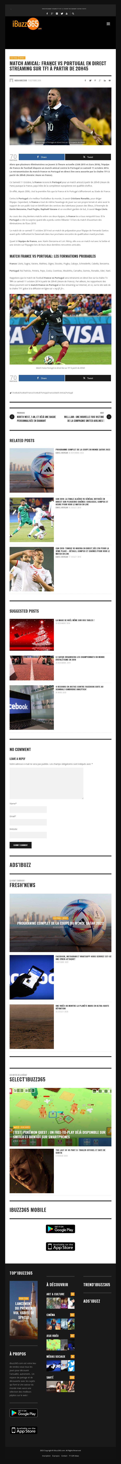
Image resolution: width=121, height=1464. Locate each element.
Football (14, 58)
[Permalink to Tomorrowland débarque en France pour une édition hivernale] (64, 1303)
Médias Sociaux (55, 1356)
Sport (22, 58)
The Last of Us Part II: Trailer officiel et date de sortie (80, 1151)
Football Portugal (40, 393)
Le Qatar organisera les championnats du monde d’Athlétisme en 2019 (80, 658)
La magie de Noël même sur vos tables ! (75, 620)
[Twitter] (62, 13)
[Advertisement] (63, 37)
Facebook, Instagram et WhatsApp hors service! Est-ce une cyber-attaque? (83, 958)
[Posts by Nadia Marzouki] (11, 80)
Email (13, 816)
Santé (49, 1377)
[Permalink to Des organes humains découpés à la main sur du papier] (71, 1303)
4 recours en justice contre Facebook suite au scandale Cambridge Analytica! (79, 688)
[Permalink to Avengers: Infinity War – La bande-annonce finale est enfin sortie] (71, 1324)
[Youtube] (66, 13)
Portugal (69, 393)
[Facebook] (47, 13)
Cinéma (50, 1315)
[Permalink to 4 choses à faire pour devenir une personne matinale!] (53, 1386)
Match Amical (59, 393)
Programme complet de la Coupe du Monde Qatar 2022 (83, 449)
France (51, 393)
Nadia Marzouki (21, 80)
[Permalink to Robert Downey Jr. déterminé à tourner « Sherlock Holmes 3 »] (64, 1324)
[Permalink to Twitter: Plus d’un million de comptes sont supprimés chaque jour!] (71, 1365)
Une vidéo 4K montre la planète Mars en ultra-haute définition (82, 1007)
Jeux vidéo (52, 1336)
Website (13, 829)
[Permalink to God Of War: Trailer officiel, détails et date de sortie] (64, 1344)
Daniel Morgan (62, 453)
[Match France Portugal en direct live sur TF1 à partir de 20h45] (60, 116)
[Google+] (52, 13)
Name (13, 803)
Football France (26, 393)
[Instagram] (57, 13)
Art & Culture (55, 1294)
